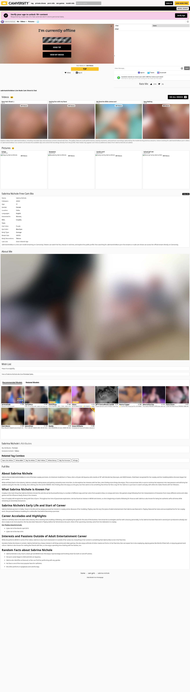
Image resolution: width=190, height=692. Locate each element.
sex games (60, 3)
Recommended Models (12, 382)
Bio (18, 22)
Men (3, 220)
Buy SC (80, 73)
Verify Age (181, 15)
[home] (15, 3)
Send (187, 68)
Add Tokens (89, 65)
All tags (75, 460)
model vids (70, 3)
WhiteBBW (19, 460)
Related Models (32, 382)
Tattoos (18, 238)
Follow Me (186, 194)
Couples (18, 220)
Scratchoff (163, 72)
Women (18, 216)
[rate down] (159, 84)
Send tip (57, 47)
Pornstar (15, 448)
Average (18, 232)
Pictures (31, 22)
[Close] (188, 21)
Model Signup (182, 8)
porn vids (51, 3)
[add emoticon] (182, 68)
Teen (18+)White (7, 460)
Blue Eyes (19, 229)
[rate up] (151, 84)
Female (18, 207)
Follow (69, 73)
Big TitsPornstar (64, 460)
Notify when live (57, 40)
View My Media (57, 55)
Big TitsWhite (30, 460)
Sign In (169, 3)
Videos (23, 22)
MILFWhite (41, 460)
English (18, 213)
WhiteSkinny (52, 460)
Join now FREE (182, 3)
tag (32, 3)
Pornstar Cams (28, 374)
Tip (85, 68)
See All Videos (177, 97)
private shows (40, 3)
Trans (3, 223)
